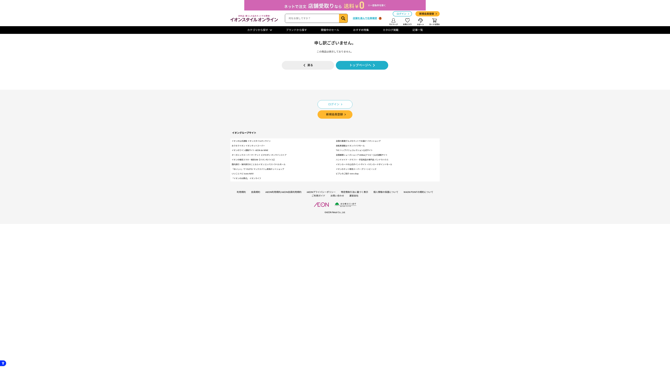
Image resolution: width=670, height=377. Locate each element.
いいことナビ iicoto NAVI (243, 174)
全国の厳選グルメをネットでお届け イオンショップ (358, 141)
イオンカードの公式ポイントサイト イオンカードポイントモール (364, 164)
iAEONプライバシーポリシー (321, 192)
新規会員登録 (426, 13)
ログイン (401, 13)
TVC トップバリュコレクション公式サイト (354, 150)
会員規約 (255, 192)
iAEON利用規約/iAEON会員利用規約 (283, 192)
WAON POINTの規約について (418, 192)
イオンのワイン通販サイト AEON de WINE (250, 150)
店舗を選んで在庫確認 (365, 18)
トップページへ (360, 65)
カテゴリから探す (257, 30)
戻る (310, 65)
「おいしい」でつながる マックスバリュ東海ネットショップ (258, 169)
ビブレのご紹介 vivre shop (347, 174)
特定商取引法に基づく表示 (354, 192)
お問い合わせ (337, 195)
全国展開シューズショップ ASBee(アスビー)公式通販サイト (362, 155)
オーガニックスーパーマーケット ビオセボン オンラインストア (259, 155)
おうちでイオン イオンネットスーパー (248, 146)
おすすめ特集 (361, 30)
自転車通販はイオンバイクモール (350, 146)
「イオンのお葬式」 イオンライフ (246, 178)
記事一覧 (417, 30)
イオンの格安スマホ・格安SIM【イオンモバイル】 (254, 160)
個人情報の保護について (385, 192)
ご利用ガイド (318, 195)
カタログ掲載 (391, 30)
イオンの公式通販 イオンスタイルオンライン (251, 141)
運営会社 (353, 195)
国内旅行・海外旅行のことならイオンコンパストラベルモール (258, 164)
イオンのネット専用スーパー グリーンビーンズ (356, 169)
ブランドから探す (296, 30)
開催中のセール (330, 30)
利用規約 (241, 192)
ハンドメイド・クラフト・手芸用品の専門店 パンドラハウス (362, 160)
